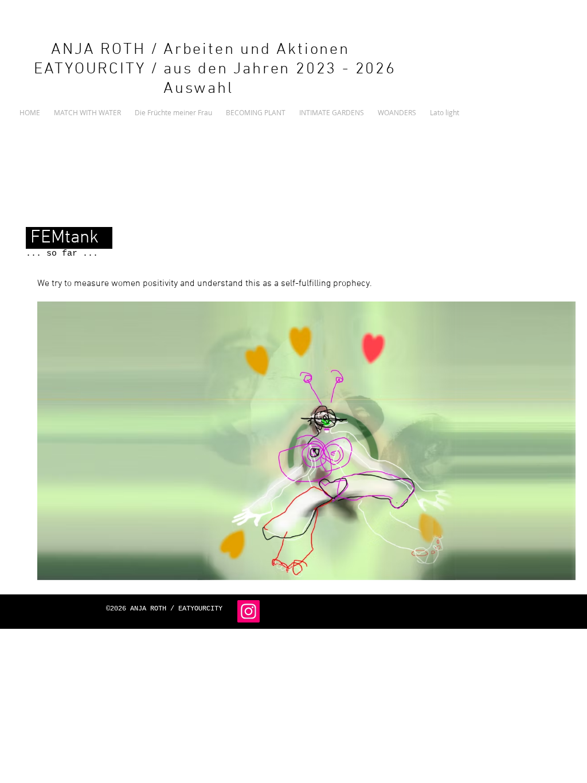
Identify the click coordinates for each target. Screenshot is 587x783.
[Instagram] (248, 611)
